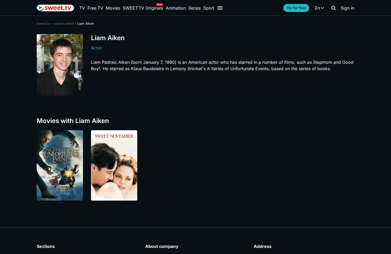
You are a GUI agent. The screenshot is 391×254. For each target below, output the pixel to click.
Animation (176, 8)
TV (82, 8)
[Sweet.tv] (55, 8)
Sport (208, 8)
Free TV (95, 8)
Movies (113, 8)
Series (194, 8)
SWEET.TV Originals (143, 8)
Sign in (347, 8)
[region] (195, 165)
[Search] (333, 8)
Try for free (296, 8)
